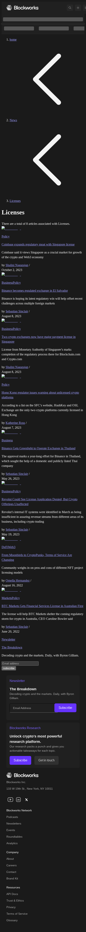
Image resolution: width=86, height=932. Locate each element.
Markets (7, 598)
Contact (11, 871)
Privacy (11, 907)
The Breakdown (12, 647)
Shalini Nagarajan (17, 265)
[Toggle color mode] (78, 8)
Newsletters (13, 823)
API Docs (12, 894)
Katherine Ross (15, 422)
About (10, 858)
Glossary (12, 920)
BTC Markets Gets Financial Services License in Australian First (42, 606)
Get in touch (46, 760)
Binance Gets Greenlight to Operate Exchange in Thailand (38, 448)
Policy (6, 236)
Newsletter (8, 639)
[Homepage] (22, 7)
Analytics (12, 843)
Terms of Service (17, 913)
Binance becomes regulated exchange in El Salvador (35, 290)
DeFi (5, 547)
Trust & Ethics (15, 900)
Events (10, 830)
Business (7, 282)
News (13, 120)
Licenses (15, 200)
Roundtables (14, 836)
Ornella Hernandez (18, 580)
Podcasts (12, 817)
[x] (26, 800)
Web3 (11, 547)
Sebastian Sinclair (17, 311)
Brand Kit (12, 878)
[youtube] (10, 800)
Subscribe (65, 707)
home (13, 39)
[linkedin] (18, 800)
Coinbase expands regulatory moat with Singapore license (38, 244)
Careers (11, 865)
